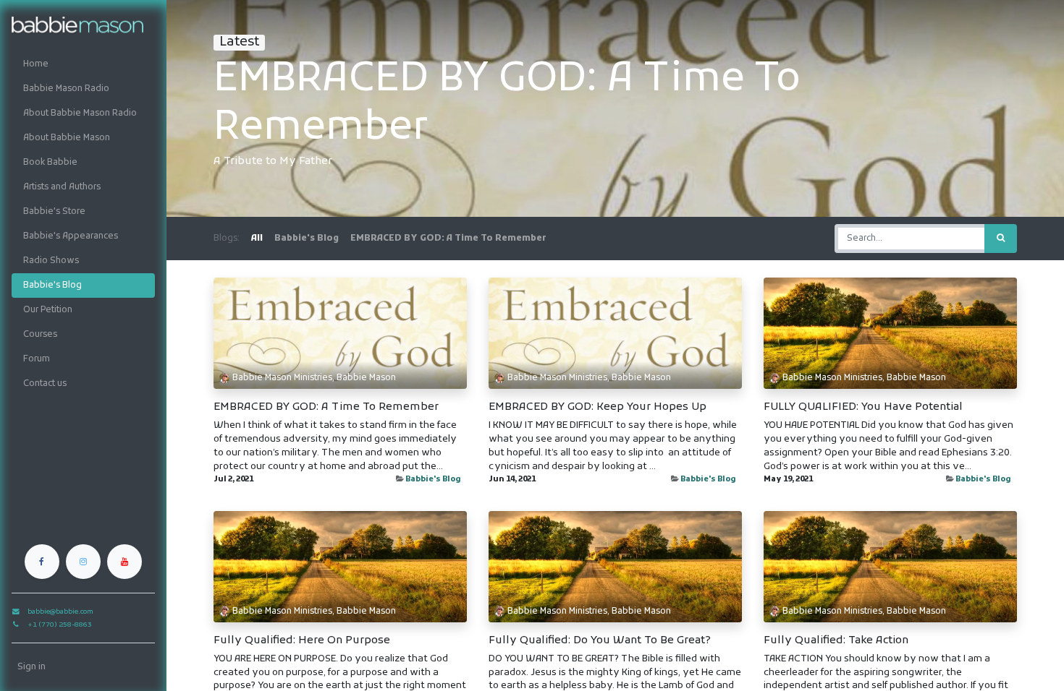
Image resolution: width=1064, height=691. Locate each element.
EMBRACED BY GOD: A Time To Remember (326, 406)
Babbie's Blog (433, 479)
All (257, 238)
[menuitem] (83, 64)
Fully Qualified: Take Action (836, 640)
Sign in (31, 667)
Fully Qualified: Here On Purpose (302, 640)
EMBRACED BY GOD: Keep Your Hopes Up (597, 406)
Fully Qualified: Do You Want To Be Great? (600, 640)
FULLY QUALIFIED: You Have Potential (863, 406)
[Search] (1000, 238)
